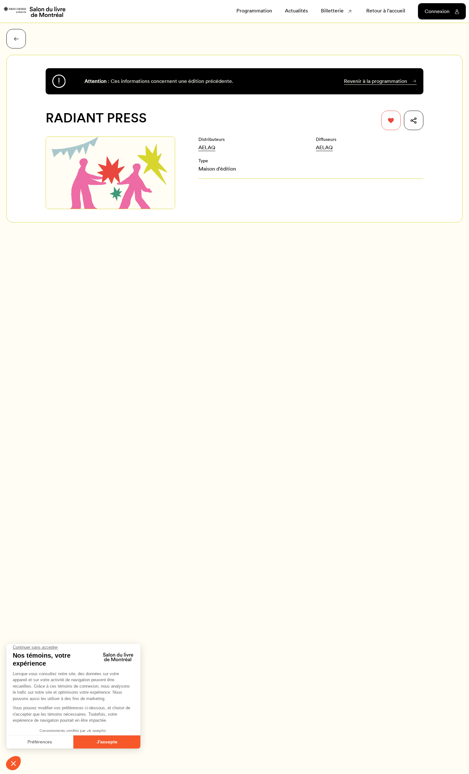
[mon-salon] (34, 11)
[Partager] (413, 120)
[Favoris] (391, 120)
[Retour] (16, 38)
